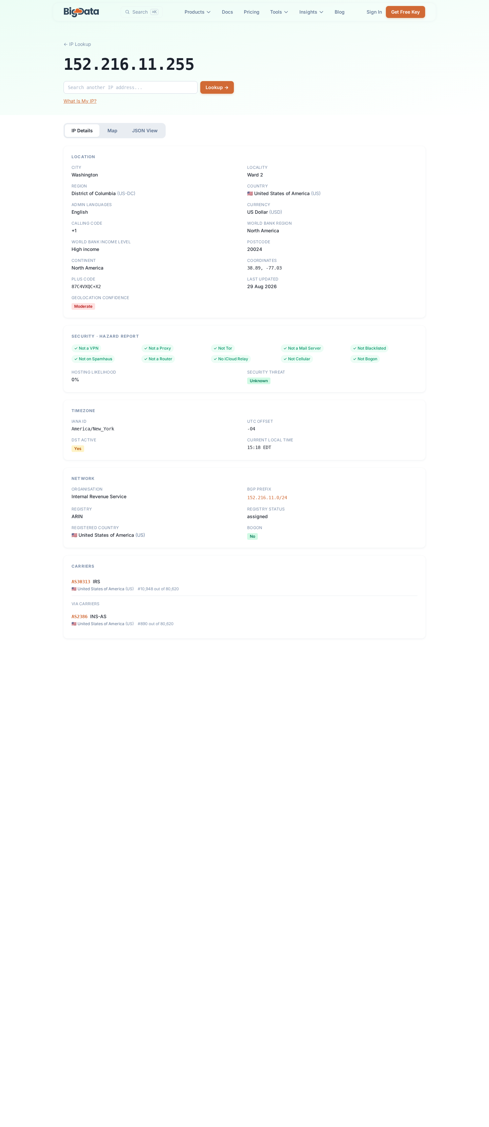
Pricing (251, 12)
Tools (276, 12)
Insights (308, 12)
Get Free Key (405, 12)
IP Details (82, 130)
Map (112, 130)
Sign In (374, 12)
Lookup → (217, 87)
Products (195, 12)
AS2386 (79, 616)
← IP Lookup (77, 44)
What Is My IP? (80, 101)
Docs (227, 12)
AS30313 (81, 581)
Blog (340, 12)
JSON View (145, 130)
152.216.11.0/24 (267, 497)
